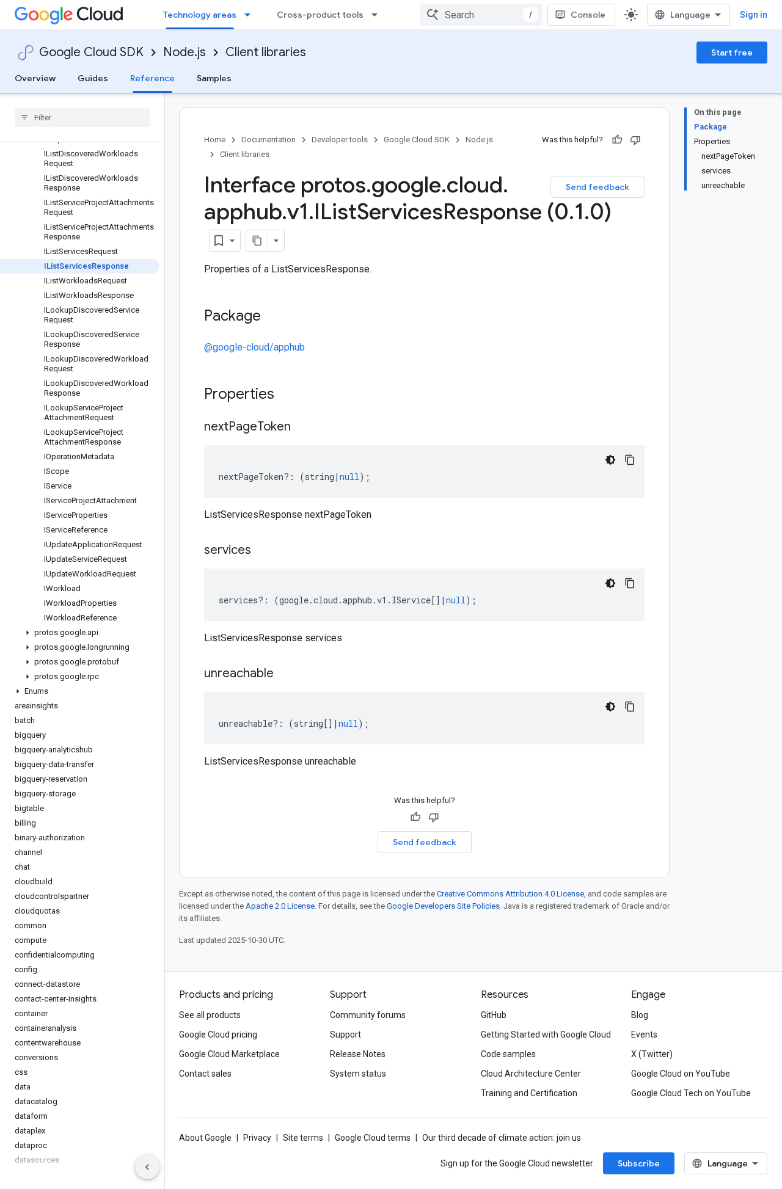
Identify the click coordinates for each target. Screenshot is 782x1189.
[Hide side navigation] (147, 1167)
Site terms (303, 1138)
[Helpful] (617, 140)
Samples (214, 78)
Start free (732, 52)
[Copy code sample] (630, 460)
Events (644, 1034)
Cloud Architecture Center (531, 1073)
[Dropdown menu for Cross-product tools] (378, 14)
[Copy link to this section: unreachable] (286, 674)
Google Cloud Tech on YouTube (691, 1093)
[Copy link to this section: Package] (273, 317)
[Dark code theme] (610, 460)
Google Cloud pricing (218, 1034)
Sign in (753, 15)
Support (345, 1034)
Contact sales (205, 1073)
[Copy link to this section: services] (263, 551)
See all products (210, 1015)
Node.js (184, 52)
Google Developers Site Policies (443, 906)
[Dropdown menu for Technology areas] (251, 14)
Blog (639, 1015)
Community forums (368, 1015)
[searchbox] (82, 117)
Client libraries (265, 52)
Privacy (257, 1138)
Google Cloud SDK (91, 52)
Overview (35, 78)
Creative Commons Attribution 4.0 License (510, 893)
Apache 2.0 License (280, 906)
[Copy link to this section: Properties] (290, 395)
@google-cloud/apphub (254, 347)
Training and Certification (529, 1093)
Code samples (508, 1054)
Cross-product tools (320, 14)
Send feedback (597, 186)
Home (214, 139)
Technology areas (199, 14)
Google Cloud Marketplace (229, 1054)
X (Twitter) (652, 1054)
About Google (205, 1138)
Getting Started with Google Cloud (546, 1034)
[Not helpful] (635, 140)
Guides (93, 78)
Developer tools (340, 139)
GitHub (493, 1015)
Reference (152, 78)
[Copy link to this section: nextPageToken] (303, 427)
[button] (79, 632)
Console (588, 14)
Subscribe (639, 1163)
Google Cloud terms (373, 1138)
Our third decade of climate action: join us (501, 1138)
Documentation (268, 139)
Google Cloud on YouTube (680, 1073)
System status (358, 1073)
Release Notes (358, 1054)
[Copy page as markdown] (257, 240)
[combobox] (481, 15)
